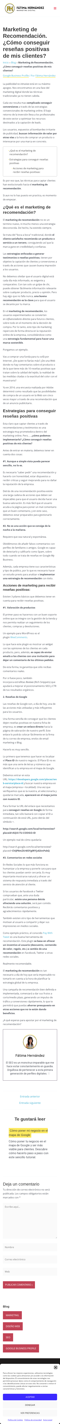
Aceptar (30, 1397)
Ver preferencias (30, 1412)
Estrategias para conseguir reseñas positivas (28, 161)
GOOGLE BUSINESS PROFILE (21, 1348)
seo (8, 1337)
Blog (13, 62)
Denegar (30, 1404)
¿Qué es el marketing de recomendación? (22, 152)
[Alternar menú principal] (55, 8)
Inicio (6, 62)
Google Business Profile (16, 75)
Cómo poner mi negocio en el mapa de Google (28, 1133)
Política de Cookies (15, 1420)
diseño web (13, 1326)
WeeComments (18, 637)
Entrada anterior (30, 1096)
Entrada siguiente (30, 1103)
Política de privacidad (33, 1420)
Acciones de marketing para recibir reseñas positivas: (28, 170)
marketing (12, 1315)
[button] (55, 1367)
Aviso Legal (47, 1420)
